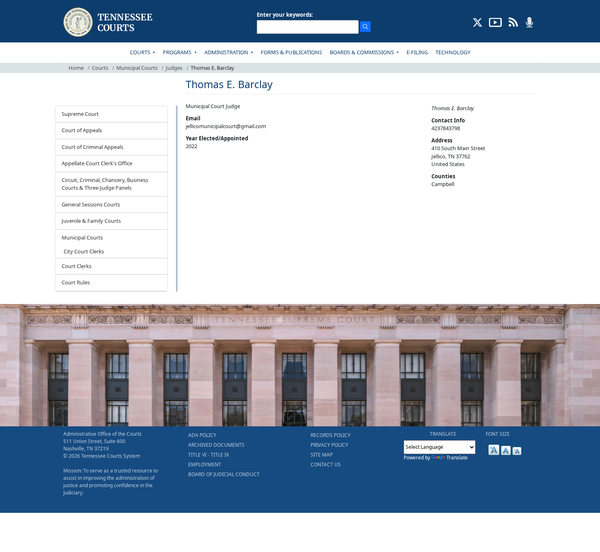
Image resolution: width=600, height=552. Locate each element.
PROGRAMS (178, 52)
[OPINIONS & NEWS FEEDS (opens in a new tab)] (513, 21)
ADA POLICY (202, 435)
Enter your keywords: (285, 14)
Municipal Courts (137, 67)
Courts (100, 67)
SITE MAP (322, 454)
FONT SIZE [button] (498, 433)
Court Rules (76, 282)
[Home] (108, 22)
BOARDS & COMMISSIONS (362, 52)
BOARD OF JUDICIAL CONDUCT (224, 474)
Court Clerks (76, 266)
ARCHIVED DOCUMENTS (216, 444)
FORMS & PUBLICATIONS (291, 52)
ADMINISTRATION (226, 52)
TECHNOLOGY (453, 52)
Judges (174, 67)
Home (76, 67)
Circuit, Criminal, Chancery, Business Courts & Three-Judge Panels (105, 184)
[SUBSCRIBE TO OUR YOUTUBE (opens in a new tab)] (495, 21)
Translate (457, 457)
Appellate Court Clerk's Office (97, 163)
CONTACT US (326, 464)
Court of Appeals (82, 130)
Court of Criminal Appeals (92, 147)
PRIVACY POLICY (329, 444)
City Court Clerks (84, 251)
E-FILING (417, 52)
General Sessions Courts (91, 204)
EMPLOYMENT (204, 464)
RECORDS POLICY (331, 435)
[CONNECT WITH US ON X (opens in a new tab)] (478, 21)
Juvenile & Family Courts (91, 220)
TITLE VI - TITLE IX (208, 454)
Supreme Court (80, 113)
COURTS (140, 52)
